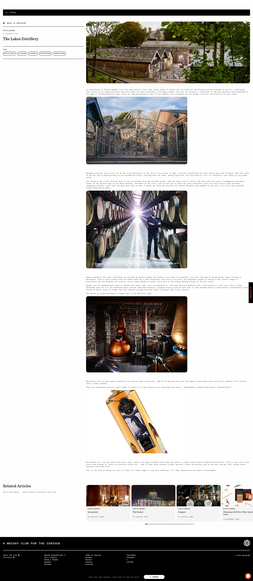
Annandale (93, 512)
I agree (154, 577)
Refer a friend (51, 560)
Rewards (47, 562)
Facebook (130, 557)
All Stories (10, 12)
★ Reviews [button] (251, 292)
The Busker (138, 512)
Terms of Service (93, 555)
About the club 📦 (11, 555)
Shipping (89, 564)
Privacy (88, 560)
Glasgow (182, 512)
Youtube (129, 562)
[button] (248, 576)
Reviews (47, 564)
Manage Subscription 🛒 (55, 555)
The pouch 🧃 (9, 557)
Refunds (88, 557)
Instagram (130, 555)
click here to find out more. (126, 577)
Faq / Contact (50, 557)
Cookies (88, 562)
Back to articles (16, 23)
